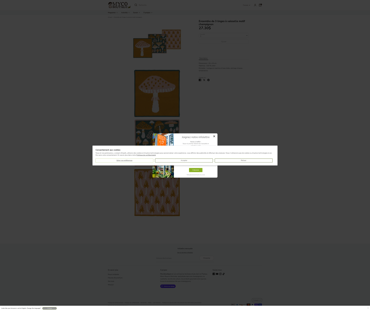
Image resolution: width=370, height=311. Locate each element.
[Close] (368, 308)
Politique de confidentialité (146, 155)
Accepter (184, 160)
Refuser (243, 160)
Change (49, 308)
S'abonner (195, 170)
